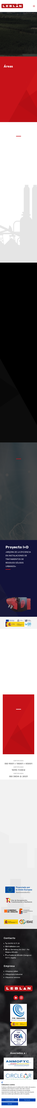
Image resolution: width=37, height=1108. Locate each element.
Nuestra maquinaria (16, 313)
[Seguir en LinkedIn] (15, 997)
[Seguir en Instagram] (21, 997)
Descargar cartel (15, 834)
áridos (18, 375)
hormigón (18, 355)
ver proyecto (16, 591)
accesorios (18, 416)
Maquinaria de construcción (19, 738)
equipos (19, 396)
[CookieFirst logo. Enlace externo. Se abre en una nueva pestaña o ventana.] (2, 1082)
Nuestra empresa (16, 47)
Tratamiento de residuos (19, 749)
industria (18, 439)
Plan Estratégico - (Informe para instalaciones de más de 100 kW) (17, 873)
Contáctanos (18, 510)
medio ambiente (18, 335)
